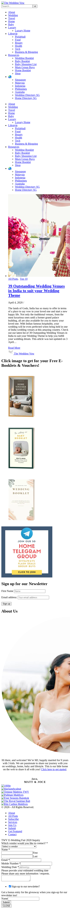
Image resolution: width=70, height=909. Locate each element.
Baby (11, 24)
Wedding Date (10, 867)
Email (5, 859)
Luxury (12, 27)
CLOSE (6, 906)
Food (18, 39)
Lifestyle (13, 33)
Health (18, 45)
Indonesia (20, 85)
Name (5, 849)
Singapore (20, 79)
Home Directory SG (26, 98)
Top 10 (24, 278)
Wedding (13, 15)
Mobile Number (11, 863)
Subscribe (13, 819)
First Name (7, 591)
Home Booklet (23, 70)
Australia (20, 92)
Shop (18, 73)
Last (35, 856)
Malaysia (20, 82)
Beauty (19, 42)
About (11, 12)
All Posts (13, 278)
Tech (17, 48)
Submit (12, 828)
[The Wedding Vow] (12, 2)
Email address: (9, 597)
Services (12, 822)
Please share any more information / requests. (25, 873)
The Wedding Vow (24, 353)
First (35, 852)
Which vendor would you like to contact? (24, 843)
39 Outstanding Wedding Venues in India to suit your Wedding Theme (36, 290)
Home (11, 21)
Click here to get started (53, 769)
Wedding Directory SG (27, 95)
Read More (14, 347)
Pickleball (20, 36)
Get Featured (15, 831)
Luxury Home (22, 30)
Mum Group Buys (25, 67)
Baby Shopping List (26, 64)
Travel (11, 18)
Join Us (12, 825)
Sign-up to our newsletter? (26, 886)
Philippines (21, 88)
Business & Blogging (26, 52)
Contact (12, 834)
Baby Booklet (22, 61)
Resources (13, 55)
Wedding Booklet (24, 58)
